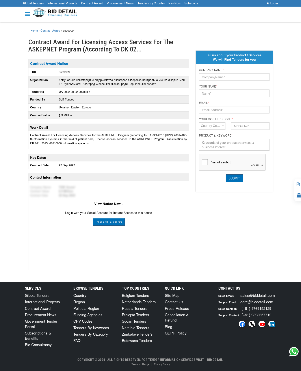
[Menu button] (28, 13)
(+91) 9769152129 (256, 308)
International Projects (62, 3)
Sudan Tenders (134, 321)
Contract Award (92, 3)
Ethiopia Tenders (135, 314)
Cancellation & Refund (177, 317)
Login (274, 3)
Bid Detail (215, 360)
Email (204, 103)
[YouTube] (261, 324)
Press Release (177, 308)
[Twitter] (252, 324)
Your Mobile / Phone (216, 119)
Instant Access (109, 222)
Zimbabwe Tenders (137, 334)
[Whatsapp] (293, 351)
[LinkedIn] (271, 324)
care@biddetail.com (256, 301)
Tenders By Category (90, 334)
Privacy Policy (162, 364)
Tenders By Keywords (91, 327)
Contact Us (174, 301)
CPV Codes (83, 321)
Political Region (86, 308)
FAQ (76, 340)
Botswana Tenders (137, 340)
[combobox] (212, 126)
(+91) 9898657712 (256, 314)
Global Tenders (33, 3)
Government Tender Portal (41, 323)
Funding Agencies (87, 314)
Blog (168, 326)
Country (79, 295)
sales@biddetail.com (257, 295)
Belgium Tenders (135, 295)
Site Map (172, 295)
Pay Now (175, 3)
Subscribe (191, 3)
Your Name (208, 86)
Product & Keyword (215, 135)
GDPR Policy (176, 333)
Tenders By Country (151, 3)
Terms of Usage (140, 364)
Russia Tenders (134, 308)
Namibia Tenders (135, 327)
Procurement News (120, 3)
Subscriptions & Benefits (38, 335)
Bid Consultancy (38, 344)
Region (79, 301)
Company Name (211, 70)
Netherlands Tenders (139, 301)
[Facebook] (242, 324)
